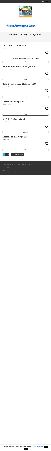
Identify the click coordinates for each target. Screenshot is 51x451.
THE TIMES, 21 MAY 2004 (14, 45)
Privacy (25, 171)
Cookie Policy (40, 446)
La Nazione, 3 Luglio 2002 (14, 101)
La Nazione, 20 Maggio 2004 (15, 136)
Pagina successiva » (18, 154)
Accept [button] (46, 446)
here (31, 58)
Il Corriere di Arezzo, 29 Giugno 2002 (19, 84)
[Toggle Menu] (4, 1)
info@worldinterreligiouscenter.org (14, 171)
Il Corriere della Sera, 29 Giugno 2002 (19, 66)
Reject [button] (25, 449)
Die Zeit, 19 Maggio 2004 (14, 119)
